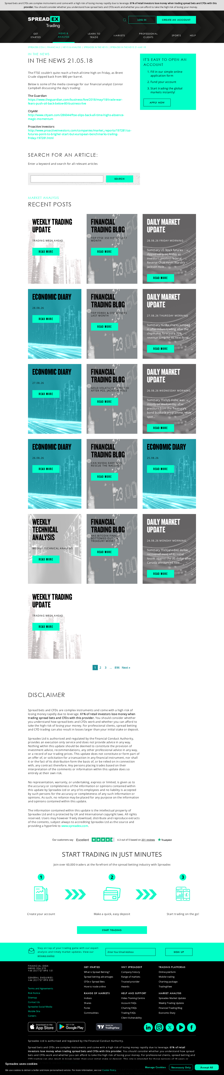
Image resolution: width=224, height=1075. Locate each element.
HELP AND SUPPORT (133, 993)
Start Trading (112, 930)
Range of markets (130, 976)
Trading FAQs (128, 1012)
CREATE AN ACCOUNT (176, 19)
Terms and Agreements (40, 988)
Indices (88, 998)
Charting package (168, 981)
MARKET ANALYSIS (170, 993)
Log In (142, 19)
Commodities (91, 1012)
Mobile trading (167, 976)
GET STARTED (92, 967)
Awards (125, 986)
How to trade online (95, 986)
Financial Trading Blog (170, 1007)
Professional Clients (148, 35)
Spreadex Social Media (40, 1006)
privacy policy (46, 955)
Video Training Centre (133, 998)
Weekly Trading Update (171, 1003)
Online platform (167, 972)
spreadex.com (36, 47)
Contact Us (34, 1002)
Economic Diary (167, 1012)
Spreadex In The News (96, 47)
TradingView (165, 986)
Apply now (157, 102)
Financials (53, 47)
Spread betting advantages (98, 976)
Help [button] (193, 35)
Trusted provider (130, 981)
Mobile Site (34, 1011)
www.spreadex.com (74, 826)
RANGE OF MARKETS (97, 993)
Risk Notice (34, 993)
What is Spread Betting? (97, 972)
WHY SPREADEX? (131, 967)
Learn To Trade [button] (94, 35)
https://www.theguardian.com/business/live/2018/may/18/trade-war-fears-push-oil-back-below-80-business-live (75, 101)
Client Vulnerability (131, 1017)
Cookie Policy (109, 1070)
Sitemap (32, 997)
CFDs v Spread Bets (94, 981)
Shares (87, 1003)
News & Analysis (72, 47)
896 (117, 667)
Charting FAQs (129, 1007)
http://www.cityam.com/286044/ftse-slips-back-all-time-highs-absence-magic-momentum (76, 117)
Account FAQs (128, 1003)
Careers (32, 1015)
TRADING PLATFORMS (172, 967)
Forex (87, 1007)
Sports (176, 35)
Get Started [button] (36, 35)
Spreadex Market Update (172, 998)
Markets (119, 35)
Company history (130, 972)
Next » (126, 667)
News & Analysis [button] (63, 35)
